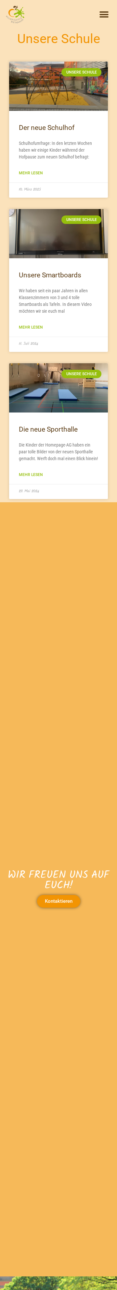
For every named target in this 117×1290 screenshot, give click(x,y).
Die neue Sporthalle (48, 429)
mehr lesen (31, 173)
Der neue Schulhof (46, 128)
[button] (104, 14)
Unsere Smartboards (50, 275)
